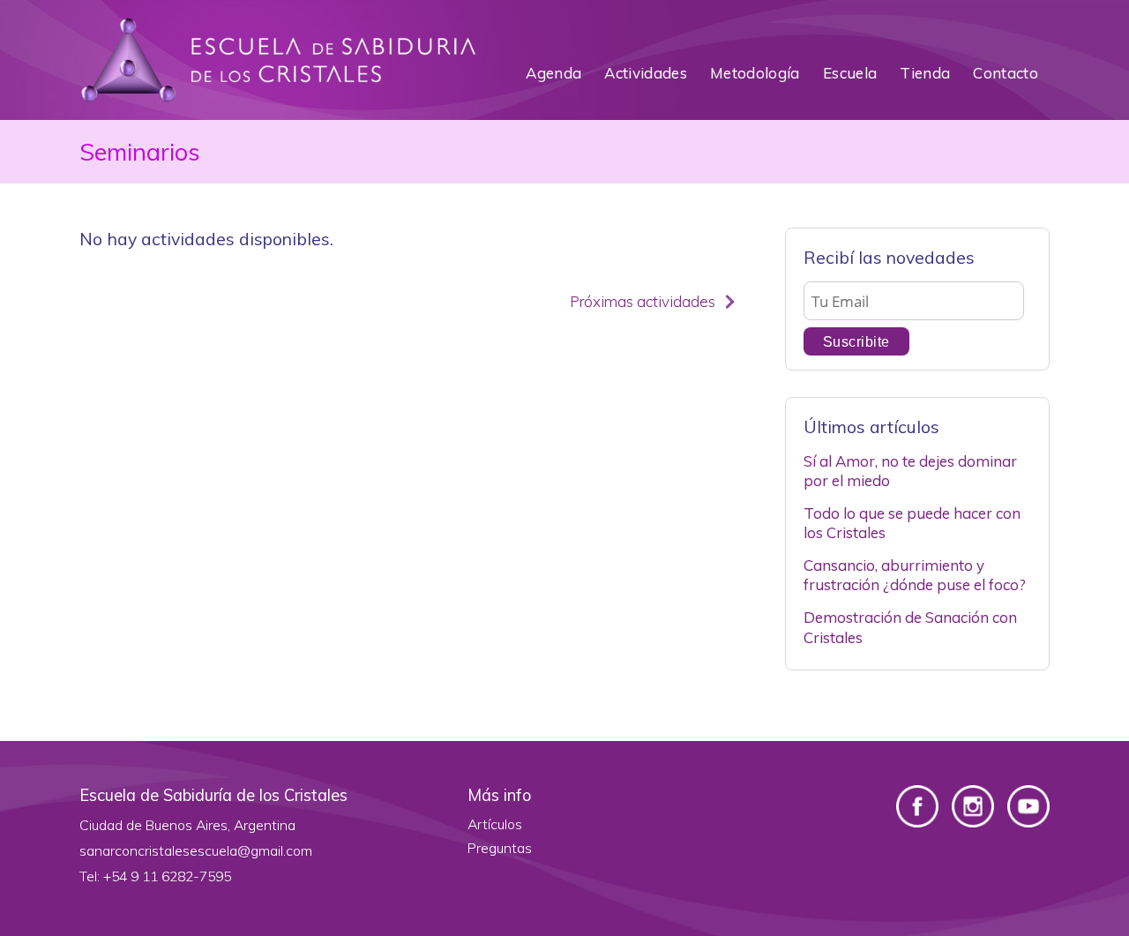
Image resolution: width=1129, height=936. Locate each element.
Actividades (645, 73)
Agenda (553, 73)
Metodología (755, 73)
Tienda (925, 73)
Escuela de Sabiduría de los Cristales (277, 60)
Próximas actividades (642, 301)
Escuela (850, 73)
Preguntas (499, 848)
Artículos (494, 824)
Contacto (1005, 73)
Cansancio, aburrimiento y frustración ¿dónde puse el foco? (915, 575)
